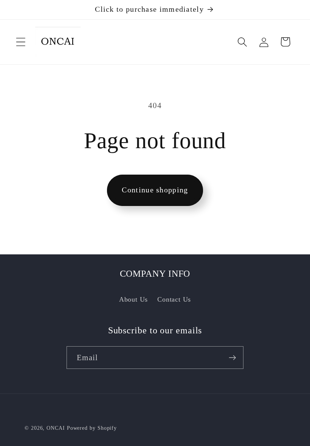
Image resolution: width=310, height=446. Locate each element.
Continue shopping (155, 190)
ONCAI (55, 428)
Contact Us (174, 299)
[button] (20, 42)
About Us (133, 299)
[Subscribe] (232, 357)
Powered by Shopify (92, 428)
